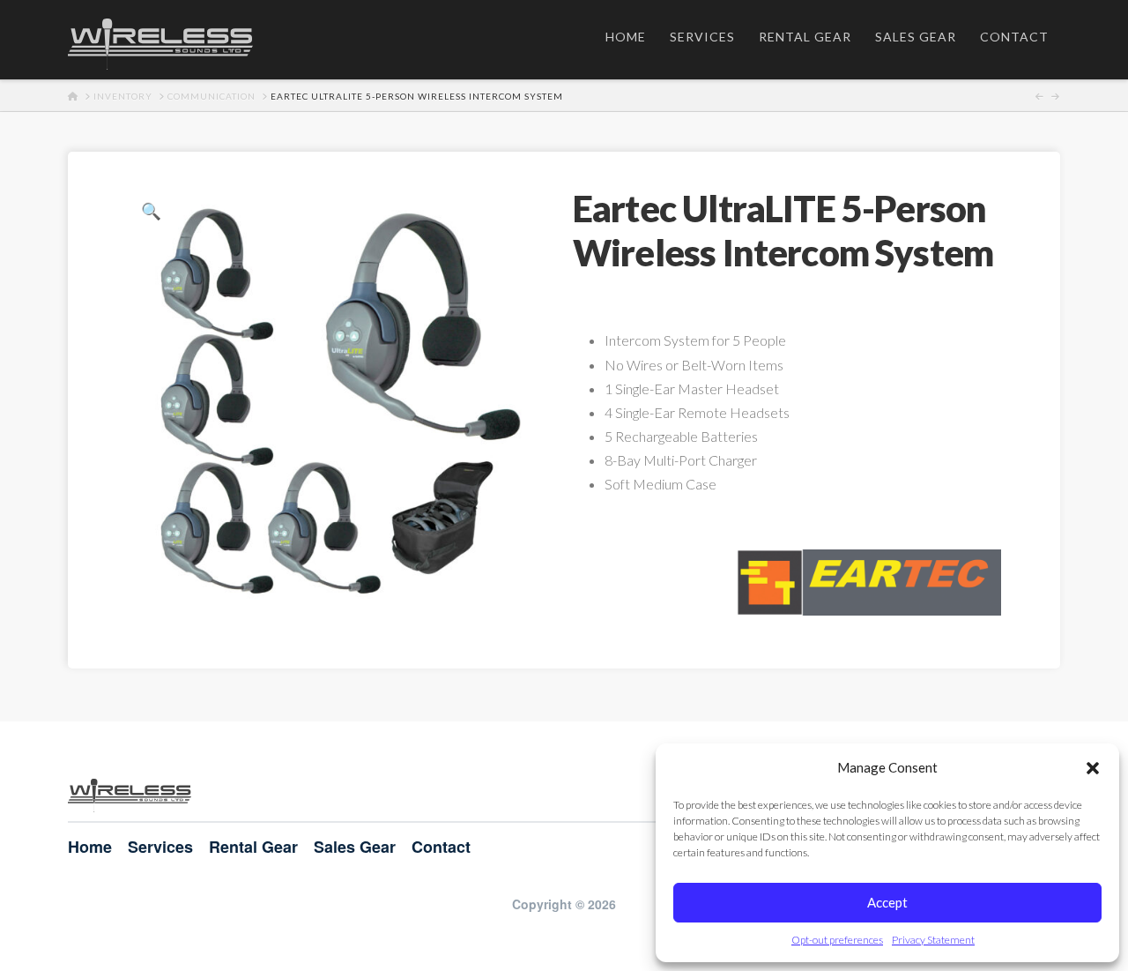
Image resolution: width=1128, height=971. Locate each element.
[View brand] (869, 579)
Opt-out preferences (837, 939)
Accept (887, 902)
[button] (1093, 768)
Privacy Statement (933, 939)
